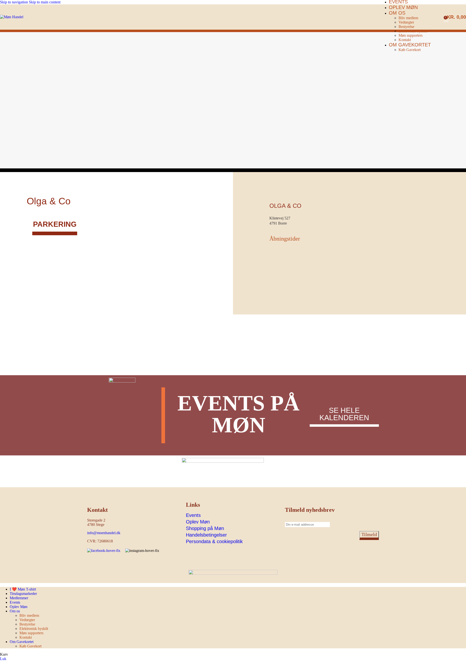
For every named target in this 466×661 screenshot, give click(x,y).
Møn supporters (411, 35)
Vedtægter (406, 22)
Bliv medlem (408, 18)
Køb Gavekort (410, 50)
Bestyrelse (406, 27)
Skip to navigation (14, 2)
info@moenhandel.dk (103, 533)
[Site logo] (11, 17)
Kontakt (405, 40)
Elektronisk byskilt (413, 31)
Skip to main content (44, 2)
